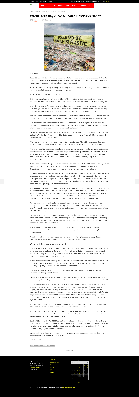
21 (82, 373)
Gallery (50, 1)
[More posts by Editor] (31, 19)
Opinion (45, 1)
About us (52, 359)
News (54, 5)
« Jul (79, 382)
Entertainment (82, 5)
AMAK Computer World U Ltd (68, 387)
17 (72, 373)
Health (74, 5)
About (48, 5)
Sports (90, 5)
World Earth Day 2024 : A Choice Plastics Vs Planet (43, 345)
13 (79, 370)
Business (60, 5)
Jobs (41, 1)
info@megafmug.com (36, 367)
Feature (67, 5)
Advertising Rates (34, 1)
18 (74, 373)
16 (87, 370)
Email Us (107, 1)
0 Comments (69, 350)
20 (79, 373)
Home (42, 5)
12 (77, 370)
